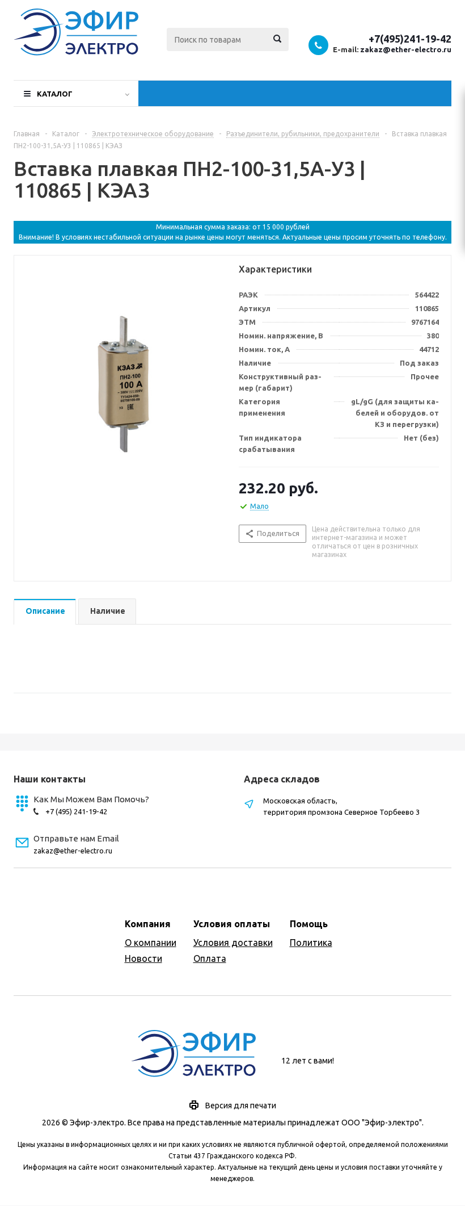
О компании (150, 942)
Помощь (309, 924)
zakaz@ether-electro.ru (405, 49)
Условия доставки (233, 942)
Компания (148, 924)
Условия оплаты (231, 924)
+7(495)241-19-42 (410, 39)
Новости (143, 958)
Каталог (55, 94)
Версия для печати (240, 1105)
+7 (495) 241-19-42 (76, 811)
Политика (311, 942)
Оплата (209, 958)
